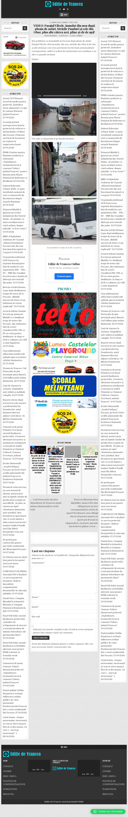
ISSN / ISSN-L (9, 776)
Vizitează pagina (64, 276)
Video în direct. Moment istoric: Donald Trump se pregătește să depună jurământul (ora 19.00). (73, 466)
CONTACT (8, 766)
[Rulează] (35, 95)
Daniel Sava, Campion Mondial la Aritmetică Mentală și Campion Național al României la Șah (14, 604)
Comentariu (38, 563)
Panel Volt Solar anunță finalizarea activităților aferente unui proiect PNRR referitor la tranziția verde (14, 649)
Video (76, 22)
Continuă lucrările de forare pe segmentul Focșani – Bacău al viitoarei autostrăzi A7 (90, 463)
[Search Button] (67, 9)
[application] (64, 80)
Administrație (56, 22)
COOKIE (7, 771)
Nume (35, 597)
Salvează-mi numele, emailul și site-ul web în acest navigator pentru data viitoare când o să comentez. (63, 631)
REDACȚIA (8, 794)
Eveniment (65, 22)
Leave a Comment (77, 35)
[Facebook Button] (60, 9)
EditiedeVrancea (51, 35)
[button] (64, 81)
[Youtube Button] (64, 9)
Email (35, 607)
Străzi (71, 22)
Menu (65, 14)
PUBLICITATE (10, 789)
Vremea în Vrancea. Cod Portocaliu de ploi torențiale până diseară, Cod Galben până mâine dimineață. (14, 374)
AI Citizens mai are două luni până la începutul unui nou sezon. (15, 560)
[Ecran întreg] (93, 95)
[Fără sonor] (89, 95)
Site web (36, 617)
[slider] (62, 95)
